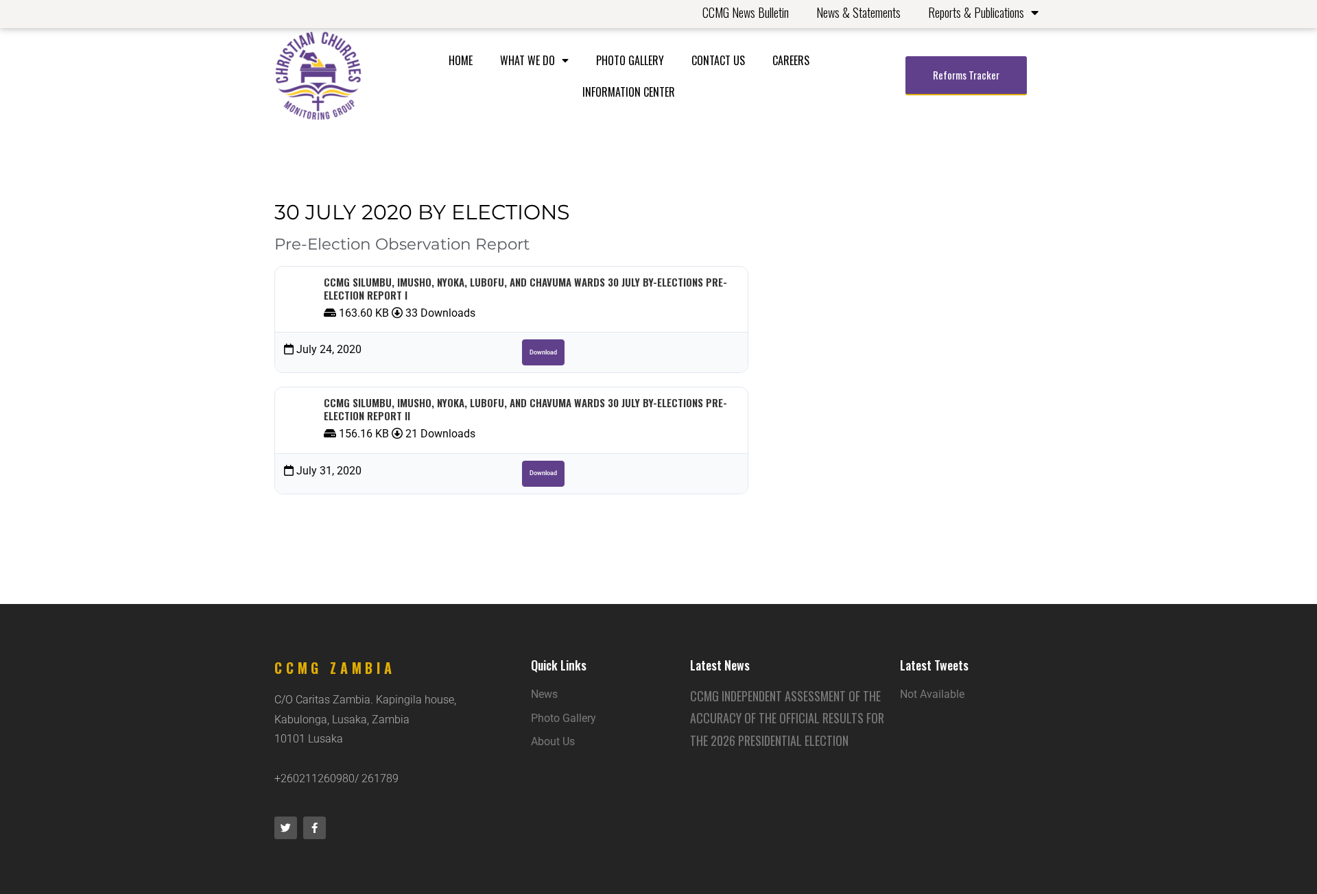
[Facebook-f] (314, 828)
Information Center (628, 92)
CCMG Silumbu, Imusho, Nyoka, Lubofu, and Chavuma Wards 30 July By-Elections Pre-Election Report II (525, 409)
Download (543, 352)
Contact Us (718, 60)
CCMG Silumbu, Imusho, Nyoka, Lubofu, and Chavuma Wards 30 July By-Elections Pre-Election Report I (525, 288)
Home (461, 60)
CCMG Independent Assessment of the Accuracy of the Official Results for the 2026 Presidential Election (787, 718)
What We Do (527, 60)
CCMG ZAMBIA (335, 667)
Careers (790, 60)
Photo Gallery (630, 60)
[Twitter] (285, 828)
